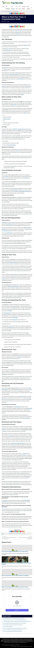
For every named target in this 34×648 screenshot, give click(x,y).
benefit (24, 112)
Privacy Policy (21, 646)
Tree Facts (20, 7)
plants (23, 94)
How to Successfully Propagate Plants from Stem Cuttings (12, 631)
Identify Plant (17, 610)
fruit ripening (15, 317)
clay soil (9, 436)
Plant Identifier (28, 7)
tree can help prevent (6, 230)
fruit (28, 391)
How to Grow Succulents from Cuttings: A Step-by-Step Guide (13, 629)
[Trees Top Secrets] (12, 3)
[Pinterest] (17, 13)
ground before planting (14, 74)
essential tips (17, 33)
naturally (3, 374)
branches (16, 307)
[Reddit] (13, 13)
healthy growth (8, 50)
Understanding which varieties (24, 191)
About (12, 646)
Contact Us (15, 646)
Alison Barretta (4, 21)
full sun (6, 69)
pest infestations (20, 78)
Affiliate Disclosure (26, 646)
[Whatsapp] (19, 13)
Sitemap (31, 646)
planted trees (11, 327)
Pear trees (27, 86)
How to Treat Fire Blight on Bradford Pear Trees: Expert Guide (15, 551)
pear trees (15, 274)
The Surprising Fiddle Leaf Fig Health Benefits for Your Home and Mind (14, 623)
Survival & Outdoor (24, 7)
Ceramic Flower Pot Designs (7, 626)
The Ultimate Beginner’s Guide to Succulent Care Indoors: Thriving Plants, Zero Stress (17, 621)
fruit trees (24, 455)
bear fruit (27, 477)
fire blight (10, 310)
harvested (17, 389)
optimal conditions (26, 418)
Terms (18, 646)
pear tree (25, 45)
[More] (24, 13)
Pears (4, 11)
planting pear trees (18, 406)
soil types (3, 429)
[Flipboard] (20, 13)
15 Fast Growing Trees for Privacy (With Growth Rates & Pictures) (13, 618)
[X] (12, 13)
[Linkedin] (15, 13)
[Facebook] (10, 13)
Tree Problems (13, 7)
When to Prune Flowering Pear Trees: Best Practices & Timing (15, 587)
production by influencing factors (18, 443)
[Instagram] (22, 13)
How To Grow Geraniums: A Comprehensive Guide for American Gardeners (15, 628)
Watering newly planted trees (13, 286)
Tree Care (17, 7)
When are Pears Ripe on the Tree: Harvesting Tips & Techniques (15, 575)
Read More (28, 642)
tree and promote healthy (12, 262)
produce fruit (13, 104)
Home (3, 6)
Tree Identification (8, 7)
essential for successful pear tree (18, 129)
